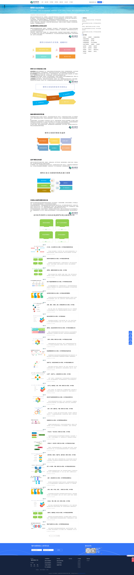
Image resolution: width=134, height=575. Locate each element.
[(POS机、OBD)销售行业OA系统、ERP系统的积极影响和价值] (38, 249)
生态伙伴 (66, 2)
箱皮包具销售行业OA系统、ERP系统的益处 (56, 316)
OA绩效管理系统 (97, 37)
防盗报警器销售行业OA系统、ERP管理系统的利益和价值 (59, 350)
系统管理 (84, 51)
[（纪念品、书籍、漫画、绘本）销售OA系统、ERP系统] (38, 503)
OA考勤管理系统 (86, 42)
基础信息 (89, 51)
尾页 (59, 535)
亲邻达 (47, 569)
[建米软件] (34, 2)
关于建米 (71, 2)
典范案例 (88, 560)
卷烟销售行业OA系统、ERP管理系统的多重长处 (57, 420)
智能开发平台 (96, 49)
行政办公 (84, 37)
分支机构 (79, 567)
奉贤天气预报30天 (43, 569)
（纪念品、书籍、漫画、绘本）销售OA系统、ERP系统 (58, 501)
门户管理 (84, 53)
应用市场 (56, 2)
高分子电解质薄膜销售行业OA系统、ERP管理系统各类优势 (59, 281)
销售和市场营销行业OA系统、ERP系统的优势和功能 (58, 258)
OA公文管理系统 (94, 42)
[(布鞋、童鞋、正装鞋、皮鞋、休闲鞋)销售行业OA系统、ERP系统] (38, 307)
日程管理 (84, 49)
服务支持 (61, 2)
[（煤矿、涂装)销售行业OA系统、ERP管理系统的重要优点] (38, 480)
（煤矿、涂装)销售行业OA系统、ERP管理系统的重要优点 (59, 477)
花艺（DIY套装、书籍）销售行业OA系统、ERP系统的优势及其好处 (61, 466)
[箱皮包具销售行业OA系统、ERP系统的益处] (38, 319)
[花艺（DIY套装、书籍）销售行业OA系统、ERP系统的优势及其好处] (38, 469)
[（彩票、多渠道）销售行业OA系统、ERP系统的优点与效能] (38, 342)
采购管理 (92, 38)
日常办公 (89, 49)
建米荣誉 (79, 563)
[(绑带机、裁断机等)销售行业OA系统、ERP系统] (38, 273)
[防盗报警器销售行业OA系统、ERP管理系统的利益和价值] (38, 353)
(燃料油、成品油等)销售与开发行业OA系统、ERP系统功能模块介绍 (61, 327)
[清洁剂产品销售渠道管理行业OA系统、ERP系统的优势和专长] (38, 400)
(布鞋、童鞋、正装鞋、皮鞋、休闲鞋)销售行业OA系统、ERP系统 (60, 304)
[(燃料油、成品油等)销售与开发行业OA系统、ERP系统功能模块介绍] (38, 330)
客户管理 (92, 40)
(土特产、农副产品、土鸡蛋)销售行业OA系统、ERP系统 (59, 374)
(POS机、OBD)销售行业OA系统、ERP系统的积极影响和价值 (60, 247)
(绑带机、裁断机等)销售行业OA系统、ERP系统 (57, 270)
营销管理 (95, 47)
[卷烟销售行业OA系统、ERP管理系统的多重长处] (38, 423)
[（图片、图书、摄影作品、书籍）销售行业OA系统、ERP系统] (38, 411)
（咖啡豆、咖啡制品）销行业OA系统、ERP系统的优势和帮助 (60, 512)
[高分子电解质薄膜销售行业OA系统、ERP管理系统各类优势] (38, 284)
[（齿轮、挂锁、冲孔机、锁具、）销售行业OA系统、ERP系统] (38, 492)
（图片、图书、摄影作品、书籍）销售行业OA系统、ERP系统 (60, 408)
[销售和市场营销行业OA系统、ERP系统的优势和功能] (38, 261)
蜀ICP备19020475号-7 (81, 573)
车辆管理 (92, 44)
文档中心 (95, 51)
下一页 (56, 535)
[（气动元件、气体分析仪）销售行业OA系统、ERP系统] (38, 434)
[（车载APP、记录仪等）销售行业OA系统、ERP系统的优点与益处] (38, 446)
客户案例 (51, 2)
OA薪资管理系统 (86, 38)
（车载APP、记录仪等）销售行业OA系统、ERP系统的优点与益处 (61, 443)
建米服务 (79, 564)
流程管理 (89, 37)
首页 (42, 2)
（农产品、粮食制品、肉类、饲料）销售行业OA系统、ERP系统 (60, 385)
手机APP (84, 47)
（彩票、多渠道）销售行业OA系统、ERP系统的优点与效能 (59, 339)
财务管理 (89, 47)
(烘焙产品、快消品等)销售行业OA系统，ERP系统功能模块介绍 (60, 362)
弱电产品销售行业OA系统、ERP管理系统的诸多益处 (58, 524)
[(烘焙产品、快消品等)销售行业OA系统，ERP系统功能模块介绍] (38, 365)
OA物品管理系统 (86, 40)
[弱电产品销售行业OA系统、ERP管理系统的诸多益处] (38, 527)
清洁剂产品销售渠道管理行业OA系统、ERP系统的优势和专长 (60, 397)
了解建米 (79, 560)
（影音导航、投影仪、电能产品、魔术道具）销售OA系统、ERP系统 (61, 454)
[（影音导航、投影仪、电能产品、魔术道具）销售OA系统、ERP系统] (38, 457)
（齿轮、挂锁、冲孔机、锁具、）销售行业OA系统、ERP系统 (60, 489)
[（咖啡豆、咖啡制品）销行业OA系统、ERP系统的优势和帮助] (38, 515)
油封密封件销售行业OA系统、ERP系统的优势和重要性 (58, 293)
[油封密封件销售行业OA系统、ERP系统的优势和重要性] (38, 296)
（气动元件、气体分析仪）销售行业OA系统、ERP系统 (58, 431)
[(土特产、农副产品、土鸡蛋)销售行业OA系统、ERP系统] (38, 376)
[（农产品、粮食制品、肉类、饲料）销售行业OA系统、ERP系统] (38, 388)
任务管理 (98, 44)
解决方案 (46, 2)
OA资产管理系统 (86, 44)
